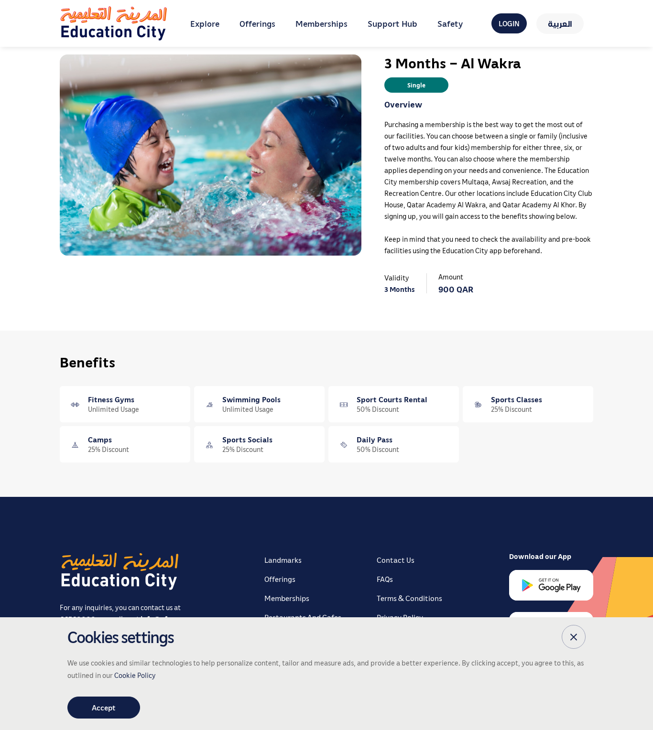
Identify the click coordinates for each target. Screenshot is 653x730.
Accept (104, 707)
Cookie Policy (135, 675)
